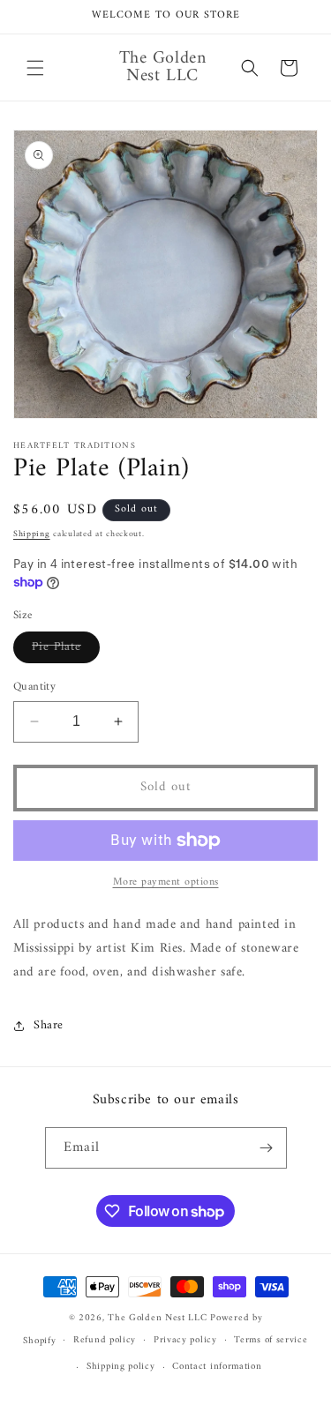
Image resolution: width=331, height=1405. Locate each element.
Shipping (31, 534)
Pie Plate (66, 649)
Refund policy (104, 1340)
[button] (35, 68)
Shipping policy (121, 1366)
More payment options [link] (166, 883)
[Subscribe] (266, 1148)
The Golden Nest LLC (157, 1318)
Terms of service (270, 1340)
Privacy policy (185, 1340)
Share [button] (49, 1025)
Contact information (216, 1366)
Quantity (34, 687)
